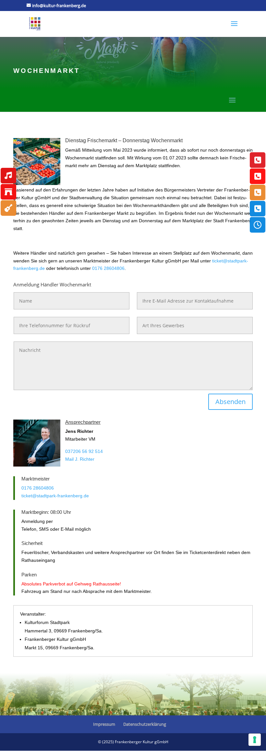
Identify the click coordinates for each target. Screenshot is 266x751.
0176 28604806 (108, 268)
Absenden (230, 401)
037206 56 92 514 (84, 451)
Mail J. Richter (79, 459)
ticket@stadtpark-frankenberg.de (55, 495)
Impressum (104, 724)
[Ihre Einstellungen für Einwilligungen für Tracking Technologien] (254, 740)
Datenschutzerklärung (144, 724)
